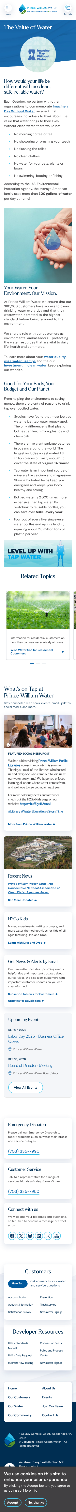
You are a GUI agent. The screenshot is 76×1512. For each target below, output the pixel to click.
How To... (18, 1283)
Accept (12, 1502)
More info (30, 1490)
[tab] (32, 663)
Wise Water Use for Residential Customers (32, 652)
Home (12, 1388)
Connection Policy (51, 1343)
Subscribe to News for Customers (31, 994)
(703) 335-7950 (23, 1191)
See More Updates (20, 900)
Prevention (46, 1297)
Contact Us (50, 1415)
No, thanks (36, 1502)
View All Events (25, 1087)
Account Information (20, 1305)
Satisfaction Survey (19, 1312)
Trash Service (48, 1305)
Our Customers (19, 1397)
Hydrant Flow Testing (20, 1363)
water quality (55, 357)
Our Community (20, 1415)
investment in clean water (25, 365)
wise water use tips (20, 361)
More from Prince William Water (30, 824)
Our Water (15, 1406)
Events (47, 1397)
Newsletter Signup (51, 1312)
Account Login (17, 1297)
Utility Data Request (20, 1355)
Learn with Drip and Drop (25, 943)
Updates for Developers (24, 1001)
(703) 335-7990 (24, 1151)
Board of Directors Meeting (30, 1066)
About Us (49, 1388)
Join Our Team (52, 1406)
